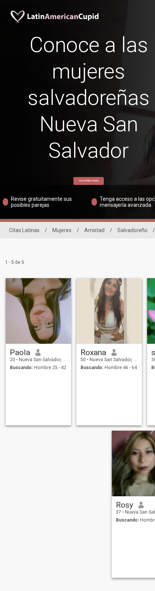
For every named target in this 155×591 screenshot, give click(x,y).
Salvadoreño (132, 230)
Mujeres (61, 230)
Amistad (94, 230)
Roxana (93, 352)
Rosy (124, 504)
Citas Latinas (24, 230)
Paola (20, 352)
